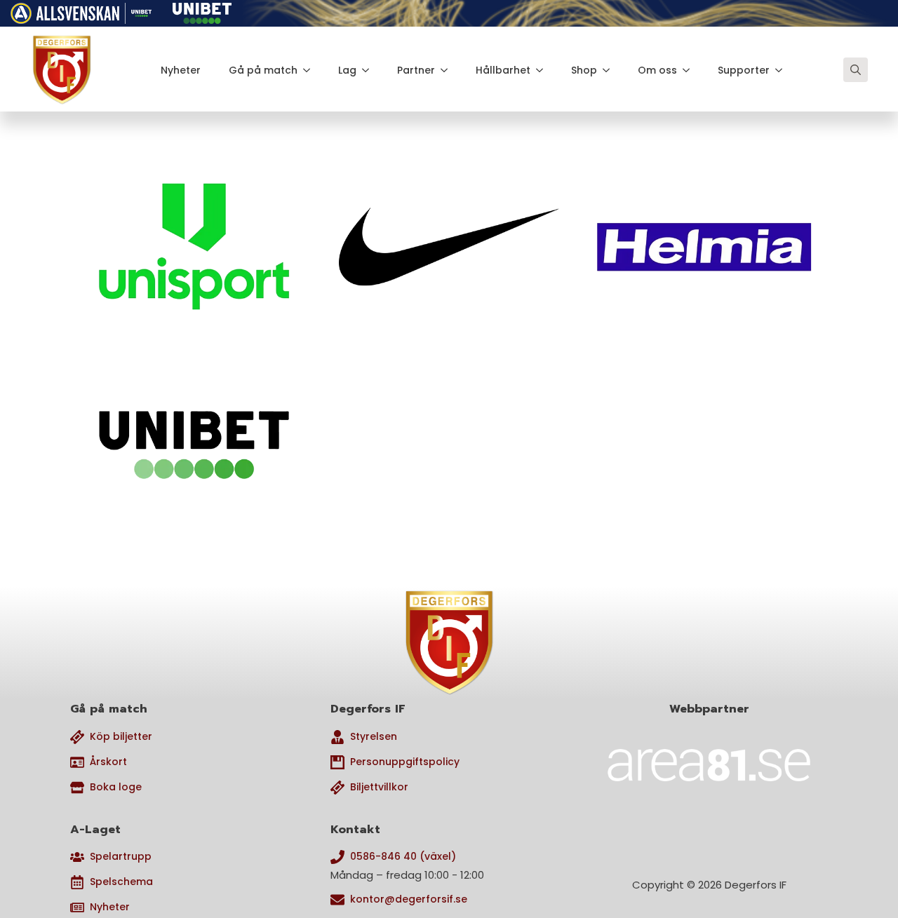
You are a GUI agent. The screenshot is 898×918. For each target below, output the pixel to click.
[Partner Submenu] (448, 70)
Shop (584, 70)
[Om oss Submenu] (690, 70)
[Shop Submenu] (610, 70)
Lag (347, 70)
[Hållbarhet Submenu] (543, 70)
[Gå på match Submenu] (310, 70)
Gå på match (263, 70)
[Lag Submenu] (369, 70)
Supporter (744, 70)
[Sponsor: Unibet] (202, 11)
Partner (416, 70)
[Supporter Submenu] (783, 70)
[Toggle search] (855, 70)
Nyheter (181, 70)
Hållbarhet (503, 70)
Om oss (657, 70)
